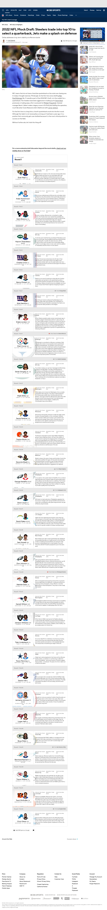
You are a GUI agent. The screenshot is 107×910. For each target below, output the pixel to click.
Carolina (37, 253)
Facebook (75, 884)
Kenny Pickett (21, 260)
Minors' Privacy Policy (43, 881)
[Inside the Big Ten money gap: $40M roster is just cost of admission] (84, 80)
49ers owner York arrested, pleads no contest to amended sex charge (96, 139)
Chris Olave (21, 799)
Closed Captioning (42, 884)
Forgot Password (95, 884)
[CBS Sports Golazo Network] (67, 895)
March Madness (7, 886)
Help (56, 877)
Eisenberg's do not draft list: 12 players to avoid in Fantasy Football (96, 88)
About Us (22, 877)
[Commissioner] (58, 898)
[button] (76, 15)
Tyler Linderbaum (21, 620)
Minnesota (38, 389)
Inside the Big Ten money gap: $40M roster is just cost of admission (96, 78)
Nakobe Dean (22, 562)
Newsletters (93, 879)
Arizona (37, 613)
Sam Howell (21, 520)
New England (38, 575)
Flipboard (75, 890)
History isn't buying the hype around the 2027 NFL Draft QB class (96, 58)
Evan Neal (22, 155)
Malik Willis (21, 374)
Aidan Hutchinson (23, 177)
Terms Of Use (41, 877)
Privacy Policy (41, 879)
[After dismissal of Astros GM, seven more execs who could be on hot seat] (84, 70)
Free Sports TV (6, 881)
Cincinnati (38, 771)
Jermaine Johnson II (23, 678)
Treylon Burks (21, 417)
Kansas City (38, 750)
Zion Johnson (22, 541)
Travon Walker (21, 757)
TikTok (74, 879)
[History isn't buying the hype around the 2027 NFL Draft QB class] (84, 60)
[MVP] (67, 898)
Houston (37, 190)
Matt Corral (21, 324)
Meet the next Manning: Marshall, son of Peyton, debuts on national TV (96, 108)
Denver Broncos (62, 311)
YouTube (74, 877)
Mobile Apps (6, 888)
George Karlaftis (21, 459)
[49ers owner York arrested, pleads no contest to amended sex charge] (84, 140)
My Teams (93, 881)
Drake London (21, 300)
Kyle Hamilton (22, 281)
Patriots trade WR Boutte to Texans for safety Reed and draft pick (96, 128)
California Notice (42, 886)
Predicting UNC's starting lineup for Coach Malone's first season (97, 118)
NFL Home (5, 24)
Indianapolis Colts (62, 468)
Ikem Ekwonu (22, 197)
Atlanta (37, 293)
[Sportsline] (36, 898)
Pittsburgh (38, 317)
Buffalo (37, 652)
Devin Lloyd (21, 481)
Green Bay (38, 712)
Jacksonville (38, 149)
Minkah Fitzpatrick (50, 103)
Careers (21, 879)
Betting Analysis (7, 884)
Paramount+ (23, 884)
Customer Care (59, 879)
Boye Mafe (22, 719)
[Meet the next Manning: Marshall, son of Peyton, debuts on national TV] (84, 110)
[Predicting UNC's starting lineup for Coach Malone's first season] (84, 120)
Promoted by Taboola (71, 817)
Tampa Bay (38, 692)
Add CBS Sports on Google (70, 41)
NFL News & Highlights (16, 24)
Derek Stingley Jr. (21, 350)
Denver (37, 555)
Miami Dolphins (62, 447)
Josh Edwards (11, 40)
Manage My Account (96, 877)
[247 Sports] (24, 898)
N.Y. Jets (37, 213)
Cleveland (37, 410)
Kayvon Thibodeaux (22, 219)
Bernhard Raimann (22, 738)
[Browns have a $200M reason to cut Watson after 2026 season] (84, 100)
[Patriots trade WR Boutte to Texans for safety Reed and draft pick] (84, 130)
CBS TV (21, 886)
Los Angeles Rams (62, 786)
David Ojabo (21, 499)
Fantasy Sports (6, 879)
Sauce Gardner (21, 396)
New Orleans (38, 513)
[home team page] (20, 150)
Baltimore (37, 433)
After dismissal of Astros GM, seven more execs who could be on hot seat (96, 68)
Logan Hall (22, 699)
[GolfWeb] (84, 898)
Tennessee (38, 672)
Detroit (37, 170)
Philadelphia (38, 453)
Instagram (75, 881)
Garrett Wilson (21, 582)
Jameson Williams (21, 601)
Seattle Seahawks (62, 337)
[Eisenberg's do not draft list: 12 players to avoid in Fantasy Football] (84, 90)
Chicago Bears (62, 268)
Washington (38, 367)
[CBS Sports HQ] (50, 895)
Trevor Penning (22, 639)
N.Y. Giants (38, 234)
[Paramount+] (47, 898)
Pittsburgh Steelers (61, 549)
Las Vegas (37, 594)
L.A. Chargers (38, 492)
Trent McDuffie (22, 778)
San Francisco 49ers (61, 725)
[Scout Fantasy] (75, 898)
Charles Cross (21, 240)
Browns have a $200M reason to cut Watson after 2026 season (97, 98)
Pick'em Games (6, 877)
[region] (92, 35)
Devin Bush (59, 101)
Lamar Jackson (53, 108)
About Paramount (24, 881)
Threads (74, 888)
